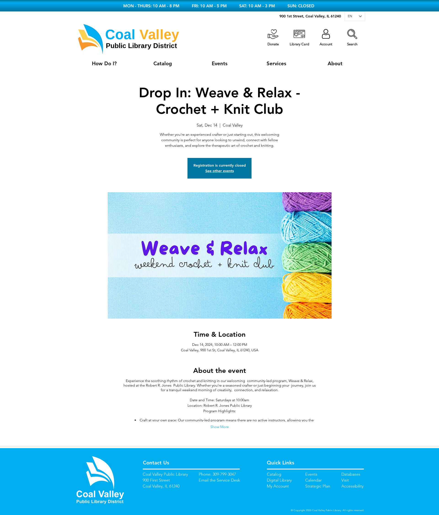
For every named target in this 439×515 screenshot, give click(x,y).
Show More (219, 427)
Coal (120, 34)
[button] (352, 34)
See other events (219, 171)
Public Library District (141, 45)
